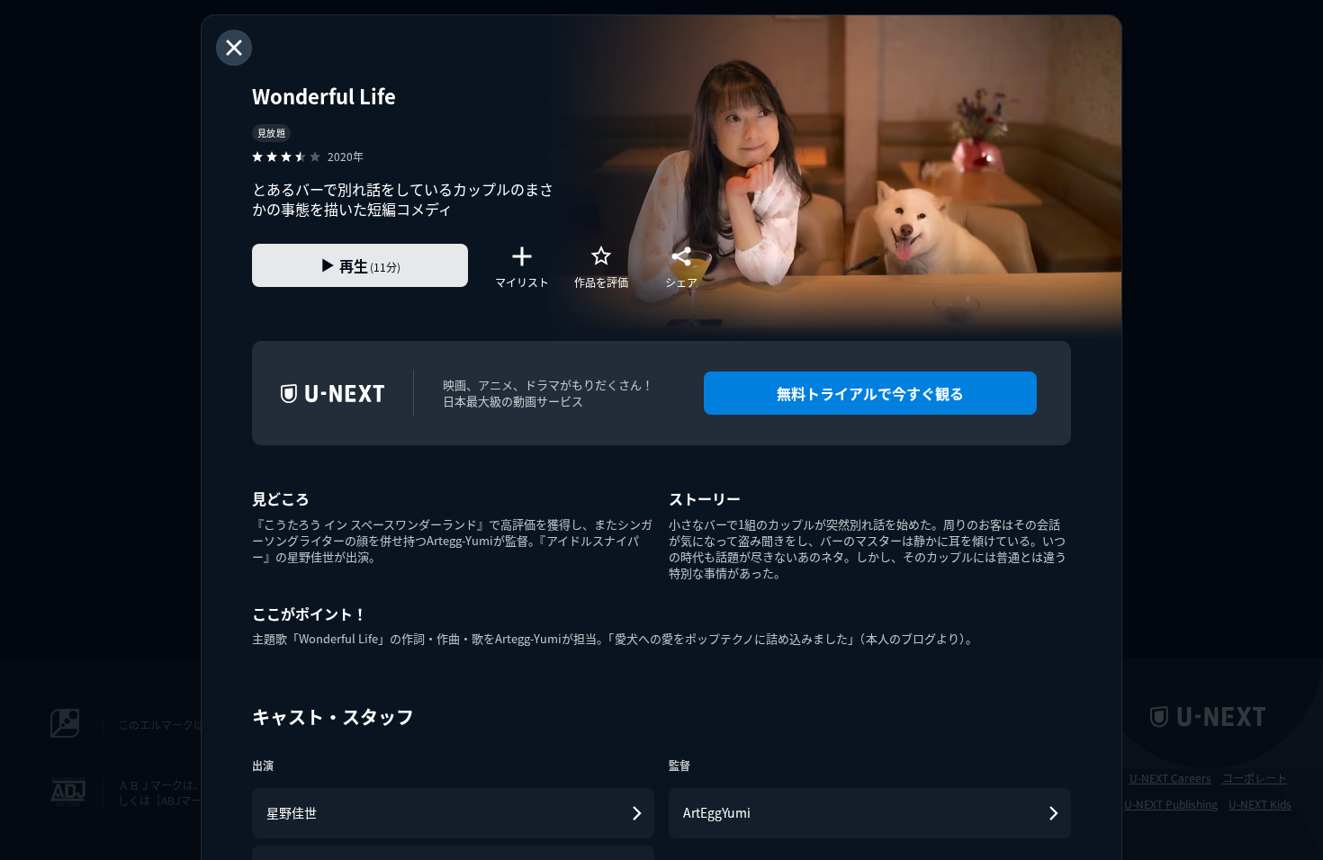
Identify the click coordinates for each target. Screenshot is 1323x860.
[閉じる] (234, 48)
